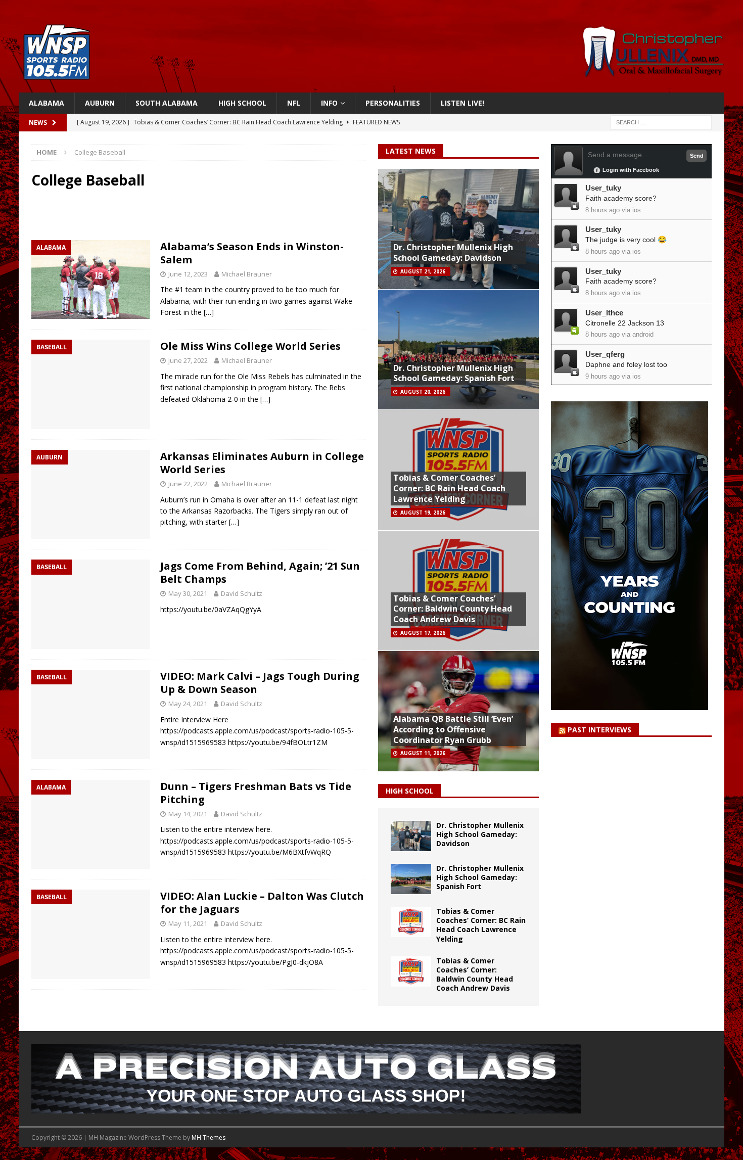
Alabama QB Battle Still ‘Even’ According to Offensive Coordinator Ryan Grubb (453, 729)
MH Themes (208, 1137)
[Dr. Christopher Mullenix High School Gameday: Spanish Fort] (411, 879)
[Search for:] (661, 122)
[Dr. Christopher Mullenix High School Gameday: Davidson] (411, 836)
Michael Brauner (246, 274)
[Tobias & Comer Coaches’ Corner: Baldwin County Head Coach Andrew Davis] (411, 971)
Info (329, 103)
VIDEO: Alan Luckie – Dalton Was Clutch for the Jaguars (262, 902)
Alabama (46, 103)
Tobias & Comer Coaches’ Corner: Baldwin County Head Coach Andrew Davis (452, 609)
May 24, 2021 (187, 703)
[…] (209, 312)
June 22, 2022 (188, 483)
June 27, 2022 (188, 360)
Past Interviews (599, 729)
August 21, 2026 (422, 271)
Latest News (411, 151)
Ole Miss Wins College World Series (250, 346)
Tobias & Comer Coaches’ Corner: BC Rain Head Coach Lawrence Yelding (449, 488)
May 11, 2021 (187, 923)
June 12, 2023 (188, 274)
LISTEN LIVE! (462, 103)
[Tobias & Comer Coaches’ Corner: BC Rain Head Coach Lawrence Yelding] (411, 922)
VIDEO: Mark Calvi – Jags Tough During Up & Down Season (259, 682)
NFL (293, 103)
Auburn (100, 103)
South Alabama (166, 103)
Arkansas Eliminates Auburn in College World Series (262, 462)
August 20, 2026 (422, 391)
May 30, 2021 (187, 593)
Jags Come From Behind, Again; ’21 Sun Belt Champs (260, 572)
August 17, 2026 (422, 632)
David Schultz (241, 593)
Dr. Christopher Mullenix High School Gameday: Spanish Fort (454, 373)
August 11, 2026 (422, 753)
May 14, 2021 (187, 813)
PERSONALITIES (392, 103)
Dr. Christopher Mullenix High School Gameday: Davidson (453, 252)
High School (242, 103)
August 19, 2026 (422, 512)
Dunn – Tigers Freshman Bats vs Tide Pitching (255, 792)
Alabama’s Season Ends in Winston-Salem (252, 253)
